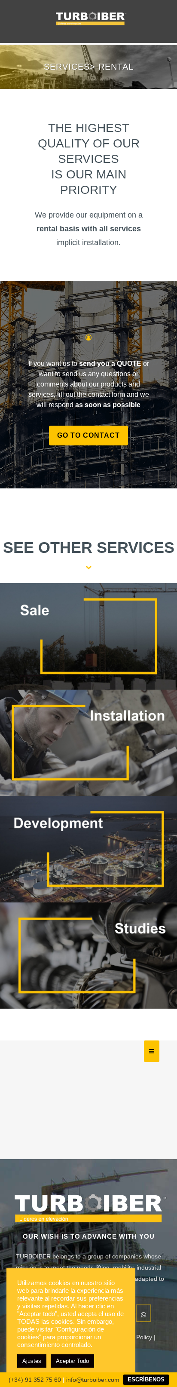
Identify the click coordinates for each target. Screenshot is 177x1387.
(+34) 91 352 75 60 (35, 1379)
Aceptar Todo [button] (72, 1361)
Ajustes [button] (31, 1361)
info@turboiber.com (92, 1379)
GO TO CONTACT (88, 435)
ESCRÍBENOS (146, 1379)
